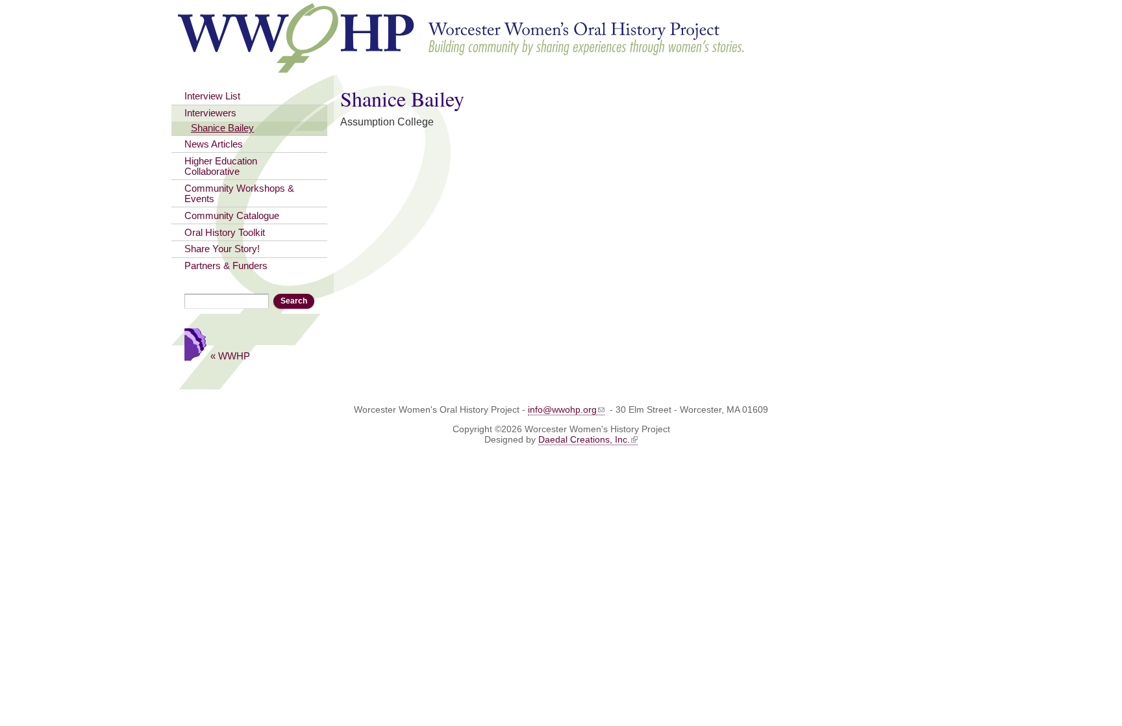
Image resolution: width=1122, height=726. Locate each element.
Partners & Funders (226, 266)
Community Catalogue (231, 216)
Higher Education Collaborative (220, 166)
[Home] (462, 66)
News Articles (213, 144)
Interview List (212, 96)
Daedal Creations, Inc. (584, 439)
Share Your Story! (222, 249)
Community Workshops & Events (239, 193)
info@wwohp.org (562, 409)
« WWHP (230, 356)
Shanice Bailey (222, 128)
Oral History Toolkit (224, 232)
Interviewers (210, 113)
